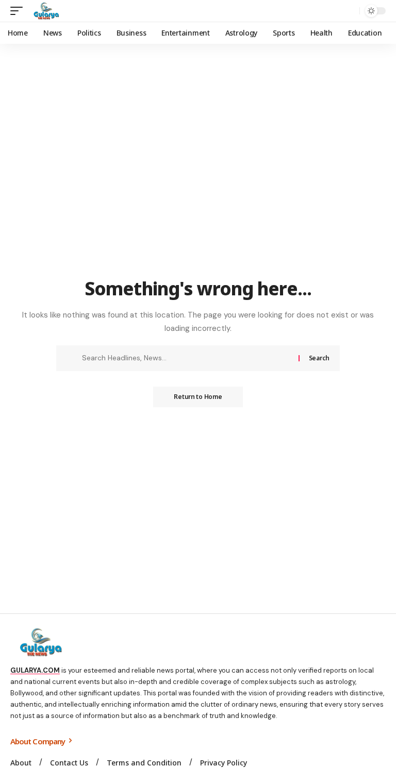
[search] (349, 11)
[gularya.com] (44, 11)
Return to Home (198, 396)
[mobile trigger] (19, 11)
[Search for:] (186, 358)
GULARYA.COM (35, 670)
